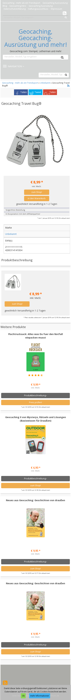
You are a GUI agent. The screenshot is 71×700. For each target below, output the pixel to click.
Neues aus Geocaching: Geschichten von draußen (35, 500)
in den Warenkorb (37, 198)
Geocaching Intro (17, 5)
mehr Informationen (39, 695)
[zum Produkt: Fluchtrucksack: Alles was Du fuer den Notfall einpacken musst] (35, 356)
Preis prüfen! (35, 402)
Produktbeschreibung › (35, 395)
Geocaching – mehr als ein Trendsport (21, 2)
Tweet (38, 92)
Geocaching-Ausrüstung (41, 5)
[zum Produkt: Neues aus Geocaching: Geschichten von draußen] (35, 522)
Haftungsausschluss (38, 8)
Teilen (23, 92)
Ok (23, 695)
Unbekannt (45, 82)
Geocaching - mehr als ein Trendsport (20, 82)
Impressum (56, 8)
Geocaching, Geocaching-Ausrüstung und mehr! (35, 38)
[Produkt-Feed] (64, 13)
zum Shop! (36, 192)
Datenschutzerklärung (15, 8)
